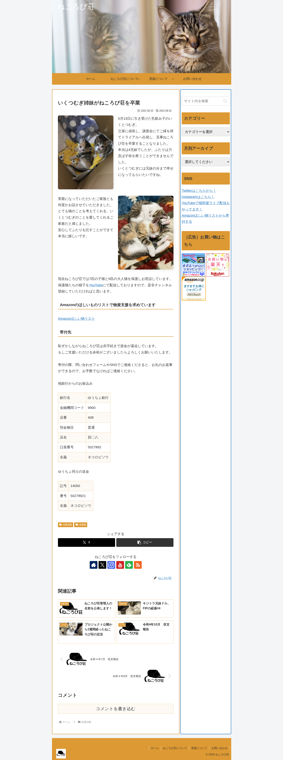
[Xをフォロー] (102, 565)
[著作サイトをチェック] (93, 565)
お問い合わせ (219, 748)
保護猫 (82, 524)
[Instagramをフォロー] (111, 565)
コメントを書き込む (115, 708)
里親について (199, 748)
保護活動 (67, 524)
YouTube (96, 285)
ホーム (155, 748)
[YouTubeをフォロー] (120, 565)
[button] (144, 542)
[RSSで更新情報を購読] (138, 565)
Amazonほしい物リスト (76, 319)
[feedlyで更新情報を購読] (129, 565)
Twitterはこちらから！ (199, 191)
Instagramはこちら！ (198, 197)
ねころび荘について (175, 748)
